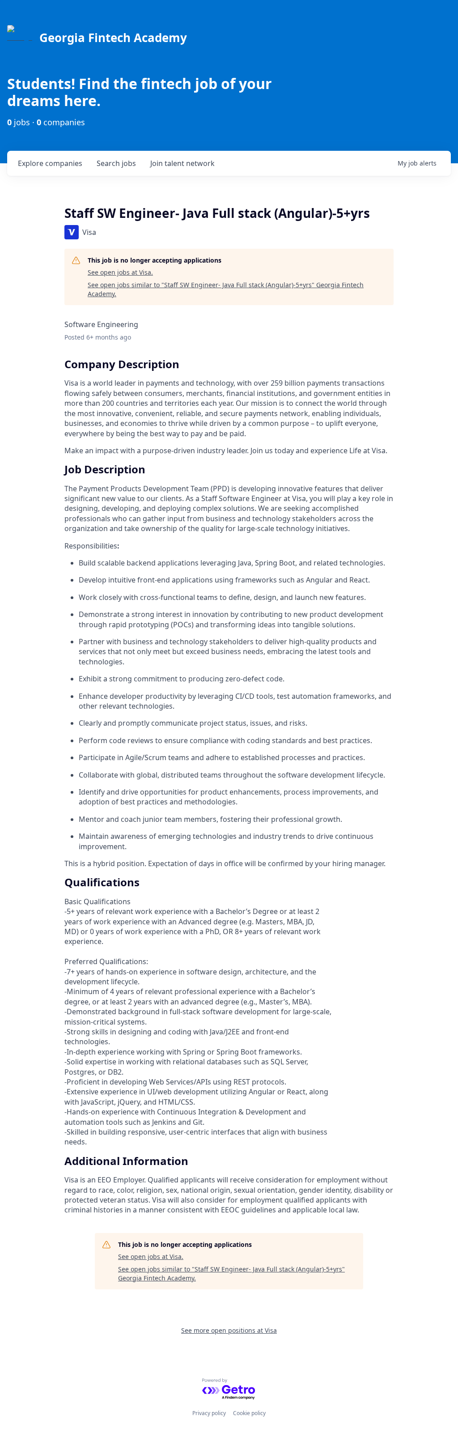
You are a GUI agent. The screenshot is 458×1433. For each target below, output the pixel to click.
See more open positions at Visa (229, 1330)
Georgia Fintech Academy (113, 38)
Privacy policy (209, 1413)
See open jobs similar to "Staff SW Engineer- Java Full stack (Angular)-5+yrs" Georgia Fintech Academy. (226, 289)
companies (50, 163)
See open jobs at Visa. (120, 272)
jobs (116, 163)
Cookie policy (249, 1413)
